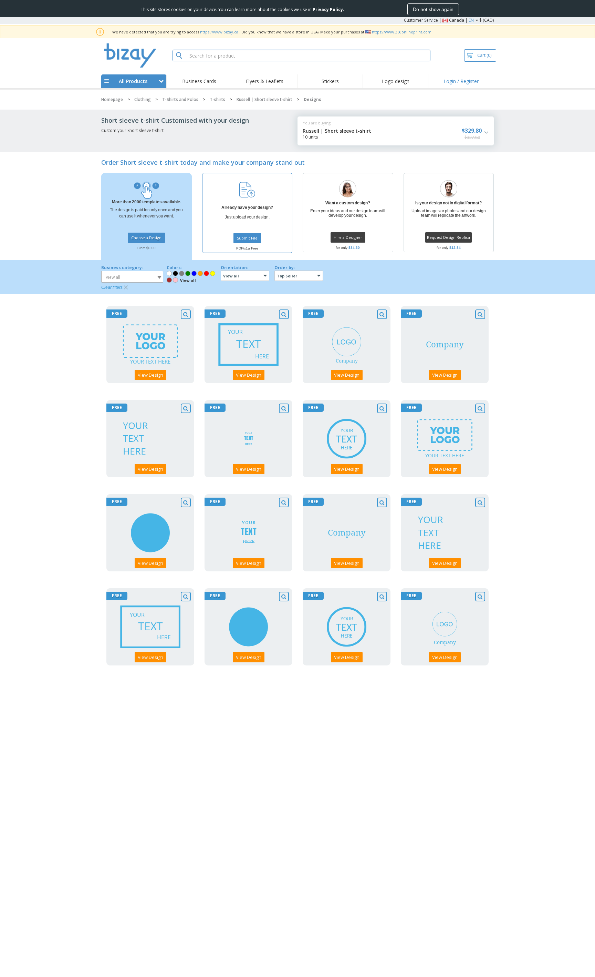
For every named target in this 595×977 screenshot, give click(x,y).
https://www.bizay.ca (219, 31)
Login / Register (461, 81)
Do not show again (433, 9)
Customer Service (421, 20)
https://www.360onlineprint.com (401, 31)
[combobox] (132, 277)
